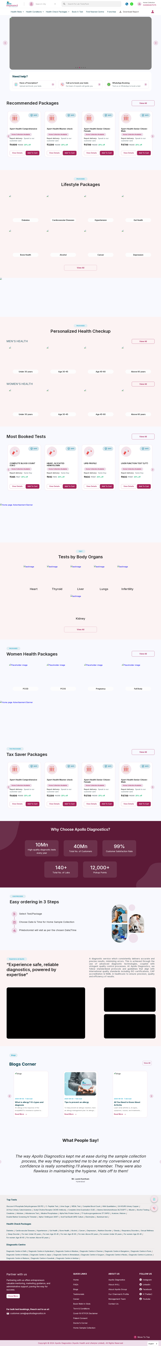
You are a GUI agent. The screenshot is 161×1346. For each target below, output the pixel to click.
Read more (19, 1114)
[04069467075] (126, 4)
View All (143, 103)
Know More (13, 1296)
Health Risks (16, 12)
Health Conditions (34, 12)
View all (80, 629)
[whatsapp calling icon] (131, 4)
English (151, 1344)
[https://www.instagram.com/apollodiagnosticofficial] (141, 1279)
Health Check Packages (56, 12)
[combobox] (45, 4)
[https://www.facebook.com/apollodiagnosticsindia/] (141, 1288)
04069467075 (149, 5)
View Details (17, 153)
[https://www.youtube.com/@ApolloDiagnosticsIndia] (141, 1298)
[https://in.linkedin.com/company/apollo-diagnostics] (141, 1284)
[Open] (55, 4)
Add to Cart (32, 153)
